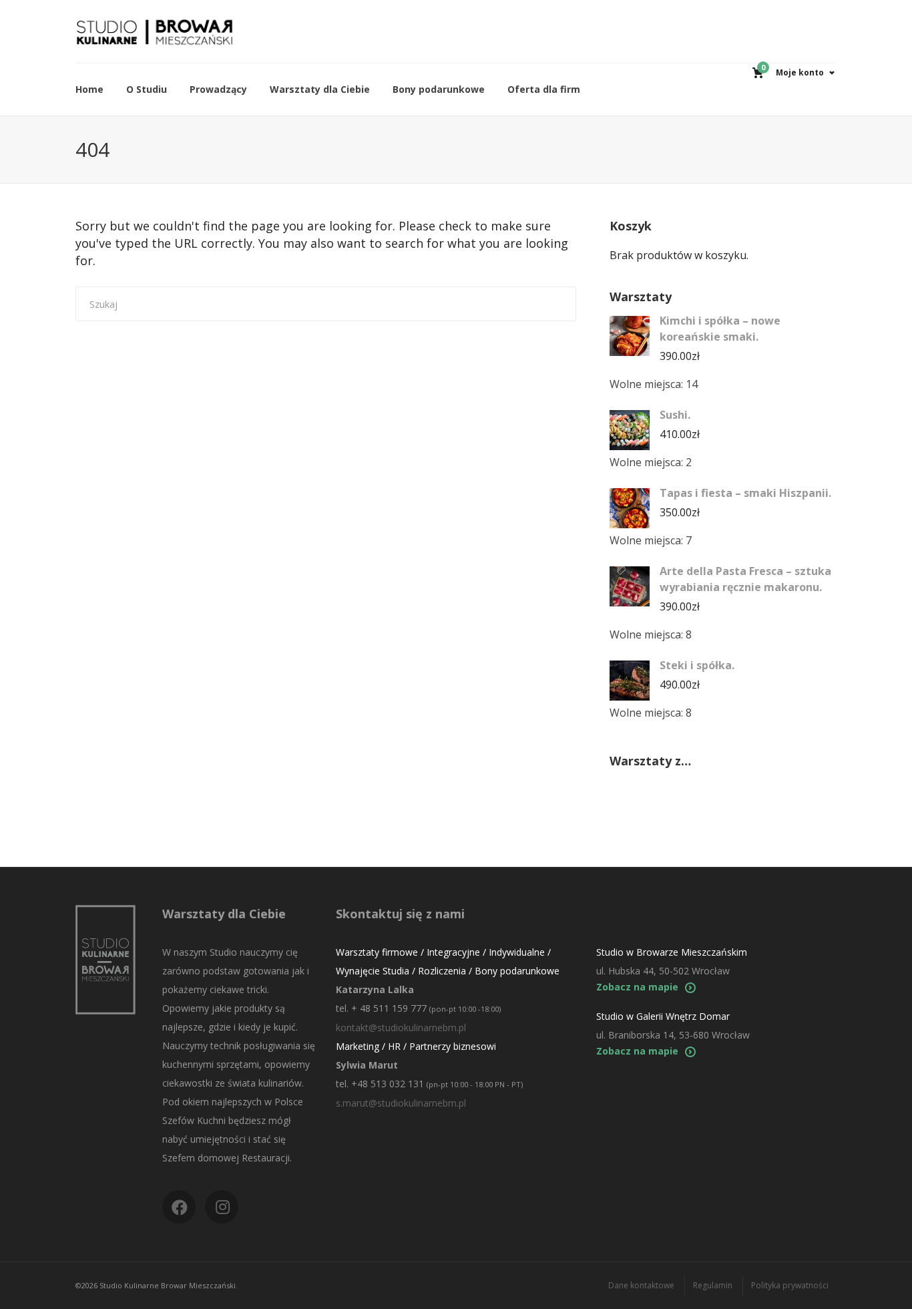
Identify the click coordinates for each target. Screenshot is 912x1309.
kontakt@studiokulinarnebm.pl (401, 1027)
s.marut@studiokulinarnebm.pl (401, 1103)
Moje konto (800, 72)
